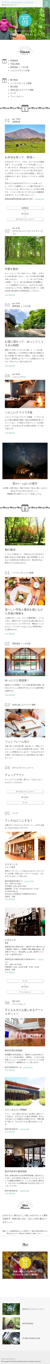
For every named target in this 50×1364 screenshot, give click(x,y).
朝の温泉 (14, 86)
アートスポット (17, 96)
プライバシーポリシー (8, 1359)
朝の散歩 (14, 80)
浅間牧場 (14, 60)
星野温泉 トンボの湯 (19, 67)
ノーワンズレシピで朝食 (21, 83)
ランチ (13, 93)
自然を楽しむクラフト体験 (21, 90)
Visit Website (10, 295)
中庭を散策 (15, 64)
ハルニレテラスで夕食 (20, 70)
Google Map (39, 199)
